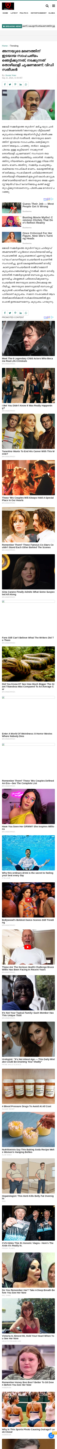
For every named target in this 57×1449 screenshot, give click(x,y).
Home (5, 13)
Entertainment (39, 13)
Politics (24, 13)
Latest (14, 13)
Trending (14, 46)
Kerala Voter (11, 75)
